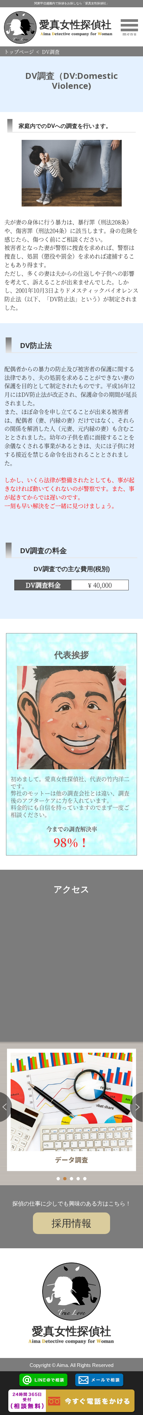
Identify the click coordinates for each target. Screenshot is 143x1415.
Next (134, 1125)
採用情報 (71, 1223)
